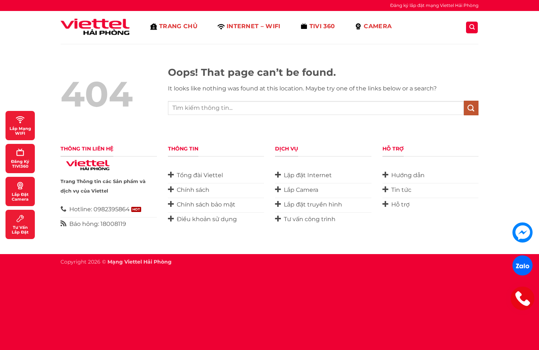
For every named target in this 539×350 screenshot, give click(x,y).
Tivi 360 (322, 26)
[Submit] (471, 108)
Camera (378, 26)
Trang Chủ (178, 26)
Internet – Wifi (253, 26)
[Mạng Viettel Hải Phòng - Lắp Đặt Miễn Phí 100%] (97, 27)
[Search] (472, 28)
